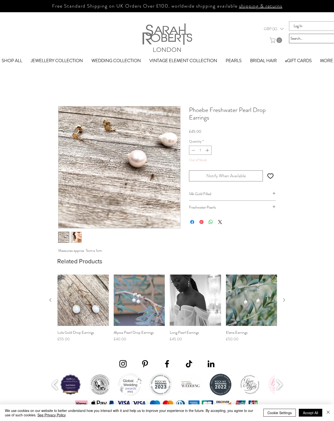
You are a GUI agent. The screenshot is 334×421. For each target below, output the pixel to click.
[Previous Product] (50, 300)
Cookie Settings (279, 412)
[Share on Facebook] (192, 222)
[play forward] (279, 384)
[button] (274, 29)
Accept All (310, 412)
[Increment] (208, 150)
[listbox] (274, 29)
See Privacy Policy (51, 414)
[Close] (328, 412)
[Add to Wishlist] (270, 176)
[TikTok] (189, 364)
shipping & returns (260, 6)
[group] (167, 311)
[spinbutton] (200, 150)
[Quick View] (83, 300)
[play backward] (54, 384)
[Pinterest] (145, 364)
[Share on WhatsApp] (211, 222)
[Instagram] (123, 364)
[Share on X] (220, 222)
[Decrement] (193, 150)
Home (63, 89)
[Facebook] (167, 364)
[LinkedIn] (211, 364)
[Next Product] (284, 300)
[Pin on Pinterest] (201, 222)
